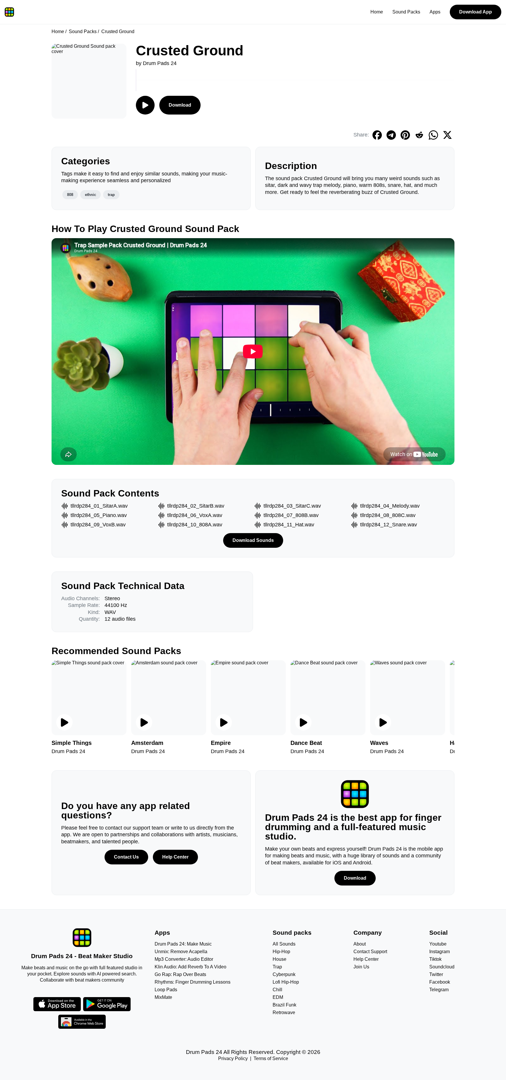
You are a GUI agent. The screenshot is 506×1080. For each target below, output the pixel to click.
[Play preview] (64, 722)
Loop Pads (166, 989)
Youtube (438, 943)
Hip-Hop (281, 951)
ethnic (90, 194)
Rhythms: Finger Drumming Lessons (192, 982)
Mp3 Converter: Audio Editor (184, 959)
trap (111, 194)
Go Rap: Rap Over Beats (180, 974)
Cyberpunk (284, 974)
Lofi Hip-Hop (286, 982)
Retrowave (284, 1012)
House (279, 959)
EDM (278, 997)
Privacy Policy (233, 1058)
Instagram (439, 951)
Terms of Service (271, 1058)
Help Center (175, 856)
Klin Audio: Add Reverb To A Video (190, 966)
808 (70, 194)
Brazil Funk (284, 1004)
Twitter (436, 974)
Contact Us (126, 856)
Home (376, 11)
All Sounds (284, 943)
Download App (475, 11)
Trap (277, 966)
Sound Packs (406, 11)
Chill (277, 989)
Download (180, 105)
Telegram (439, 989)
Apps (435, 11)
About (359, 943)
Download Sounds (253, 540)
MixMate (163, 997)
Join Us (361, 966)
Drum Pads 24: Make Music (183, 943)
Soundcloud (441, 966)
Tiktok (435, 959)
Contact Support (370, 951)
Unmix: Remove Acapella (181, 951)
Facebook (439, 982)
